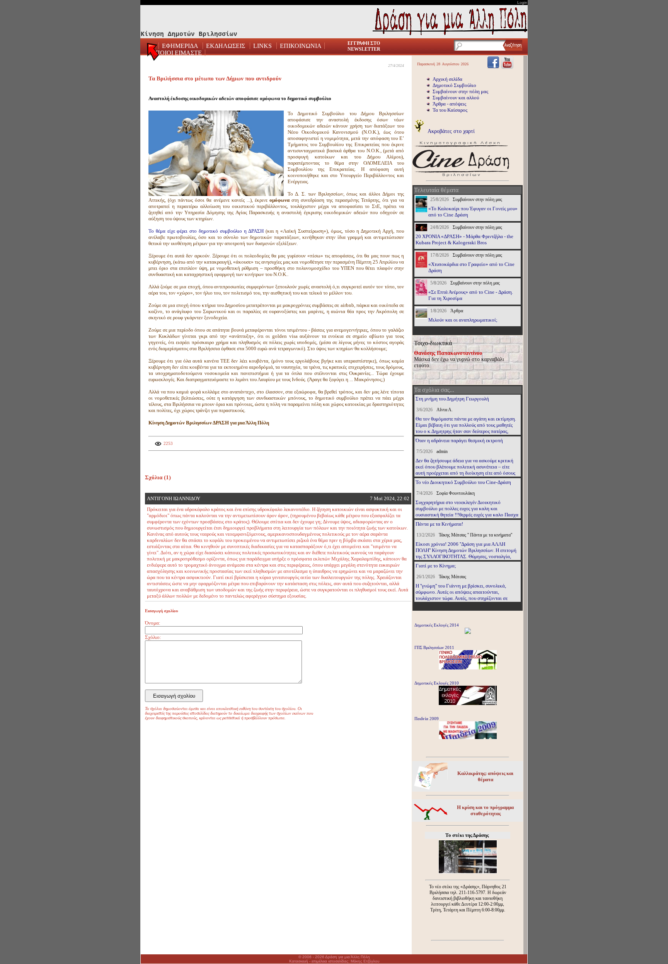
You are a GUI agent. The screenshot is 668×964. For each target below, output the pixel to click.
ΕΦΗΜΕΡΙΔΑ (180, 46)
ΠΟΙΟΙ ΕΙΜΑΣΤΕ (178, 52)
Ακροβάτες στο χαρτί (450, 131)
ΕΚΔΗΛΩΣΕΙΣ (225, 46)
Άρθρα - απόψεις (449, 104)
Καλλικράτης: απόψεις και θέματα (485, 776)
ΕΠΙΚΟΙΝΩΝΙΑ (300, 46)
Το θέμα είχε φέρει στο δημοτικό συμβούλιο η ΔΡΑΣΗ (207, 231)
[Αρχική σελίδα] (153, 54)
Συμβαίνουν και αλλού (456, 97)
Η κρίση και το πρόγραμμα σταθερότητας (485, 810)
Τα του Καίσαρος (450, 110)
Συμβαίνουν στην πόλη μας (460, 91)
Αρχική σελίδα (447, 79)
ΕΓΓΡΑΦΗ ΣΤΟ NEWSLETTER (364, 46)
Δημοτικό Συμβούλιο (454, 85)
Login (522, 2)
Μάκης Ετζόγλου (365, 961)
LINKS (262, 46)
